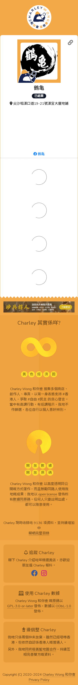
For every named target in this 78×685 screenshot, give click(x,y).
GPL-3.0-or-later (20, 606)
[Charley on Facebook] (34, 574)
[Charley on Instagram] (44, 574)
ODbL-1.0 (63, 606)
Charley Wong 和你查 (59, 675)
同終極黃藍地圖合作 (40, 650)
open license (47, 494)
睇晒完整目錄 (39, 533)
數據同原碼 (21, 500)
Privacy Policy (39, 680)
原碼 (55, 601)
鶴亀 (41, 154)
